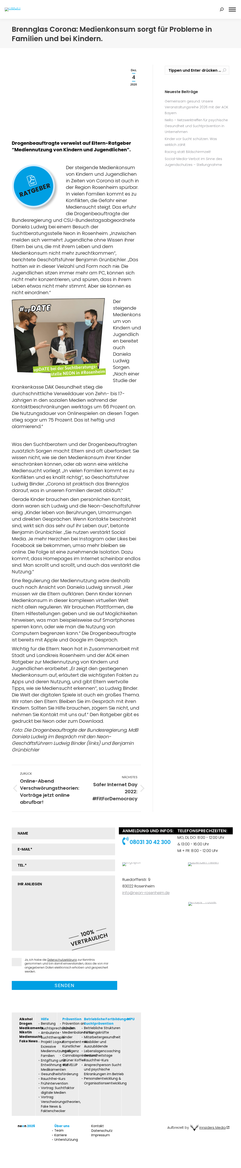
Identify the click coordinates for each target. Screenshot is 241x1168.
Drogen (25, 1024)
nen (26, 1126)
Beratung (48, 1024)
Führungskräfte (96, 1032)
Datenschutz (101, 1131)
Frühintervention (54, 1083)
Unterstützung (66, 1139)
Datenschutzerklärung (62, 960)
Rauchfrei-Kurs (53, 1079)
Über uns (61, 1126)
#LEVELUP (70, 1065)
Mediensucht (30, 1037)
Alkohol (25, 1019)
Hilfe (45, 1019)
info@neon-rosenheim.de (146, 892)
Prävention (71, 1019)
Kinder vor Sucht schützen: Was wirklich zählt (191, 142)
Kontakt (97, 1126)
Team (59, 1131)
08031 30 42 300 (150, 842)
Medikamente (31, 1028)
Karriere (60, 1135)
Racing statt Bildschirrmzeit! (188, 151)
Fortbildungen (117, 1019)
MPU (131, 1019)
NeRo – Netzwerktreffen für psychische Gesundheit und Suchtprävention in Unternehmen (196, 126)
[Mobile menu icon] (232, 9)
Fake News (28, 1041)
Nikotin (25, 1032)
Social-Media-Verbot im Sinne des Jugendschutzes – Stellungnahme (193, 161)
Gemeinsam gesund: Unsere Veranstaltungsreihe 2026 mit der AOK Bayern (196, 107)
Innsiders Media (212, 1127)
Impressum (100, 1135)
